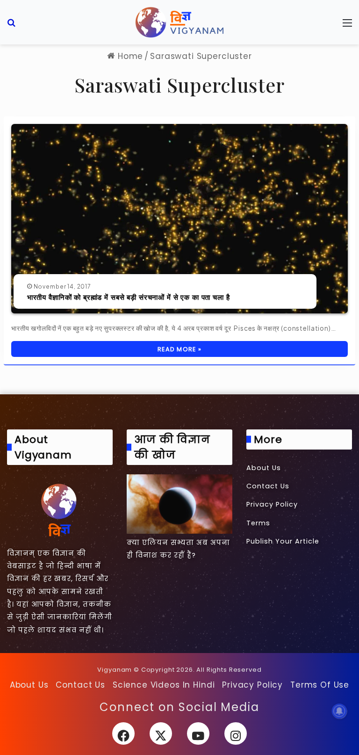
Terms (258, 523)
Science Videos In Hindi (164, 684)
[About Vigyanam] (60, 509)
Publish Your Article (282, 541)
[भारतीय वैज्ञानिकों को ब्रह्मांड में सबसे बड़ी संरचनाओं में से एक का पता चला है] (179, 218)
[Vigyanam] (179, 22)
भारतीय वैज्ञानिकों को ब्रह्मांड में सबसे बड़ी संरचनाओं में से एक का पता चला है (128, 297)
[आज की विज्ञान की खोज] (179, 504)
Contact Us (267, 486)
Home (129, 56)
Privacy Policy (272, 504)
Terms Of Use (319, 684)
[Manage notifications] (339, 711)
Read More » (179, 349)
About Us (263, 467)
